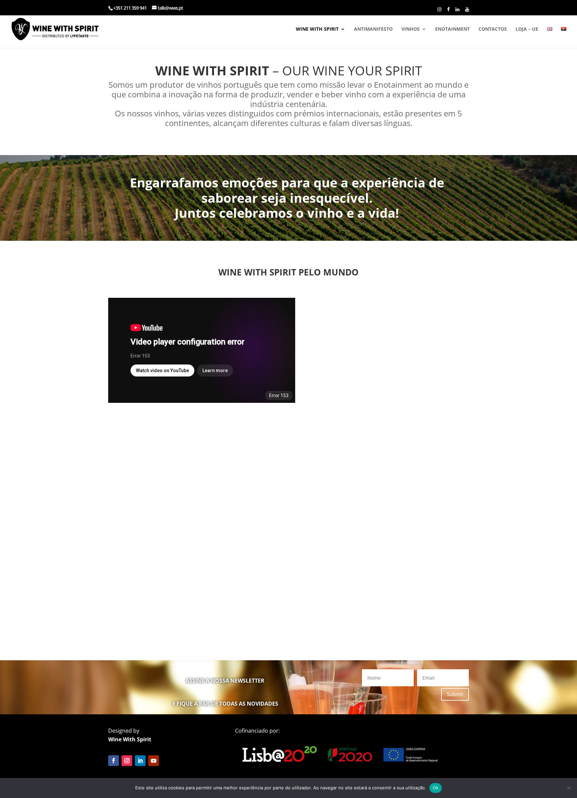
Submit (455, 694)
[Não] (568, 788)
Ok (436, 787)
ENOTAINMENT (452, 29)
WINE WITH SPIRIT (317, 29)
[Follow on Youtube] (153, 760)
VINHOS (410, 29)
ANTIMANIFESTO (373, 29)
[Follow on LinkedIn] (140, 760)
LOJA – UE (527, 29)
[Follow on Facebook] (113, 760)
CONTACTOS (492, 29)
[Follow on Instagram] (127, 760)
